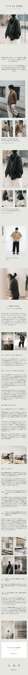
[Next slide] (6, 242)
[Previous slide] (25, 242)
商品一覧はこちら (14, 653)
